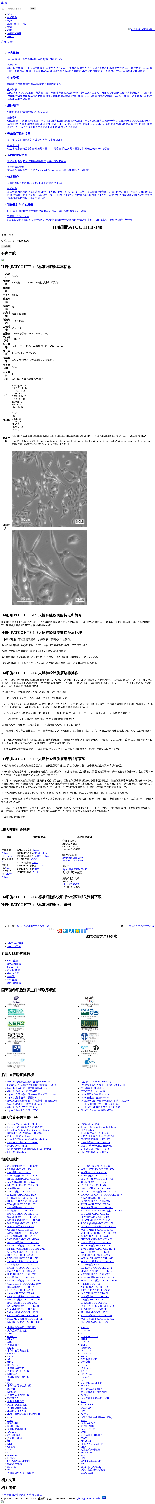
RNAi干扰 (105, 195)
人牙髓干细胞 (14, 1438)
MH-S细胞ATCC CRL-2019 (21, 1236)
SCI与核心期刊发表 (17, 211)
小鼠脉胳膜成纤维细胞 (93, 1469)
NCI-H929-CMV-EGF (92, 1444)
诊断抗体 (61, 161)
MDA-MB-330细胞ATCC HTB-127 (25, 1318)
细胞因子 (41, 161)
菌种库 (21, 84)
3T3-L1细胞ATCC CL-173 (94, 1182)
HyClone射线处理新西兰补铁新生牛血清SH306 (32, 1100)
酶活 (29, 183)
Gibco (5, 853)
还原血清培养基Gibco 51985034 (97, 1136)
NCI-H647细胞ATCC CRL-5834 (23, 1322)
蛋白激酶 (22, 59)
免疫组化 (116, 195)
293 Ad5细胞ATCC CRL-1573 (22, 1312)
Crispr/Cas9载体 (121, 96)
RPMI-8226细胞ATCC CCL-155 (97, 1271)
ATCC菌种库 (14, 92)
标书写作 (94, 219)
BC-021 (11, 1388)
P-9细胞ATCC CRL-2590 (20, 1290)
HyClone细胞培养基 (51, 71)
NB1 (9, 1444)
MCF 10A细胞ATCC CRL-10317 (97, 1277)
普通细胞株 (42, 92)
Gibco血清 (12, 120)
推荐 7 (89, 929)
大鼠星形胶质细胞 (17, 1330)
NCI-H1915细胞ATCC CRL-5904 (97, 1229)
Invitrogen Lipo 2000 (72, 858)
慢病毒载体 (64, 96)
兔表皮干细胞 (14, 1463)
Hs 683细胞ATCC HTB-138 (140, 926)
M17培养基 (104, 148)
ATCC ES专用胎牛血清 (93, 1091)
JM (82, 1380)
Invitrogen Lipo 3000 (72, 860)
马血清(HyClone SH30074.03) (96, 1081)
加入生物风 (18, 1494)
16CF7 (84, 1365)
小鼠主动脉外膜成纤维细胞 (21, 1327)
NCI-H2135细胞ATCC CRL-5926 (24, 1280)
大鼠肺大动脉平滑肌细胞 (94, 1392)
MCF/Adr (85, 1330)
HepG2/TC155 (88, 1429)
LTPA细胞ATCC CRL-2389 (95, 1217)
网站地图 (29, 1494)
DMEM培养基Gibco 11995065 (96, 1152)
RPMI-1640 (56, 124)
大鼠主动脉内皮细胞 (18, 1395)
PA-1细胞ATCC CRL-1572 (94, 1312)
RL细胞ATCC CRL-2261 (20, 1169)
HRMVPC (86, 1347)
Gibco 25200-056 (70, 884)
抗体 (25, 161)
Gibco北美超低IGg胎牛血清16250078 (26, 1104)
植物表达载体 (105, 96)
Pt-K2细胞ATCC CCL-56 (93, 1198)
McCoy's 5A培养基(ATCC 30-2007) (25, 1127)
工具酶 (32, 161)
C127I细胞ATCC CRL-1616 (95, 1185)
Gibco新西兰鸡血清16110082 (22, 1107)
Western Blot (19, 195)
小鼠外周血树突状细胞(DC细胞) (24, 1414)
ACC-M (85, 1414)
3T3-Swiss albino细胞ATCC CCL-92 (99, 1191)
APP (83, 1463)
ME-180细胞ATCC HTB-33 (95, 1264)
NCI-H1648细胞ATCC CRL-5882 (97, 1318)
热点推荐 (13, 52)
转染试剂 (43, 112)
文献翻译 (44, 211)
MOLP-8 (11, 1458)
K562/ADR (13, 1423)
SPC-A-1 (85, 1356)
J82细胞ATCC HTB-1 (92, 1283)
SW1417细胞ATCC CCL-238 (95, 1252)
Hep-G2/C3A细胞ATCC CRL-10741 (99, 1280)
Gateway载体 (90, 96)
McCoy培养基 (123, 124)
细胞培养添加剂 (33, 124)
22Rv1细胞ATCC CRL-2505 (21, 1191)
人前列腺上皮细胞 (17, 1404)
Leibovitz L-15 (96, 124)
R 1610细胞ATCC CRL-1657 (95, 1290)
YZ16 (83, 1432)
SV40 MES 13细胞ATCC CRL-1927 (99, 1233)
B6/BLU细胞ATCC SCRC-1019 (23, 1299)
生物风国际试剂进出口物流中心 (45, 59)
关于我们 (6, 1494)
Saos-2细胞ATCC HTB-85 (20, 1293)
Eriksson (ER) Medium (18, 1136)
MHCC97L (86, 1353)
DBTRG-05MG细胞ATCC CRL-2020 (26, 1248)
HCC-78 (11, 1469)
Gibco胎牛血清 (15, 68)
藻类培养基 (41, 139)
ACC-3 (84, 1395)
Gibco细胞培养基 (72, 71)
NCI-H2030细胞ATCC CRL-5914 (24, 1220)
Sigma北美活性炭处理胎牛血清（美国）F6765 (31, 1094)
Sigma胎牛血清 (50, 68)
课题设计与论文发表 (20, 204)
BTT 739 (11, 1466)
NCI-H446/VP (88, 1423)
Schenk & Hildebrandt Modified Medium (27, 1139)
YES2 (83, 1455)
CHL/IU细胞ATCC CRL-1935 (22, 1315)
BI (3, 856)
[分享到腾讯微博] (65, 930)
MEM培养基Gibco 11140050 (95, 1149)
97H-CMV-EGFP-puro (18, 1461)
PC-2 (83, 1401)
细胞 (35, 183)
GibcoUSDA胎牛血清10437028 (97, 1110)
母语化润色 (42, 219)
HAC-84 (85, 1327)
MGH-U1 (85, 1362)
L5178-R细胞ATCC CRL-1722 (22, 1258)
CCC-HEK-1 (13, 1435)
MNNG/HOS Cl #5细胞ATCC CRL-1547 (101, 1194)
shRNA (95, 195)
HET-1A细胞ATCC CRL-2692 (22, 1201)
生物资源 (13, 77)
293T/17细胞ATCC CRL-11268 (23, 1239)
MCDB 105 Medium (17, 1145)
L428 (9, 1417)
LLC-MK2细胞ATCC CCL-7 (95, 1220)
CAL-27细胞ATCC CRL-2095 (96, 1188)
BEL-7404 (86, 1441)
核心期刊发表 (28, 219)
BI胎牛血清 (83, 68)
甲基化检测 (34, 198)
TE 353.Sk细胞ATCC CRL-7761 (97, 1179)
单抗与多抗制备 (18, 198)
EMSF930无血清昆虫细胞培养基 (128, 71)
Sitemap (38, 1494)
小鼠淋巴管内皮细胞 (18, 1350)
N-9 (9, 1452)
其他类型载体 (22, 99)
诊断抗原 (51, 161)
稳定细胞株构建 (83, 195)
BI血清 (71, 120)
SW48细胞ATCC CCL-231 (20, 1207)
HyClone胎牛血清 (32, 68)
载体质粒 (12, 84)
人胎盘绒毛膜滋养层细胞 (20, 1472)
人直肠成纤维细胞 (17, 1408)
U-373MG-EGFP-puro (92, 1382)
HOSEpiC (86, 1385)
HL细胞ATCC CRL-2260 (20, 1255)
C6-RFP (11, 1446)
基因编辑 (48, 183)
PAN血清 (62, 120)
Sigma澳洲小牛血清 (30, 71)
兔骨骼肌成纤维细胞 (18, 1377)
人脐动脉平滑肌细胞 (91, 1435)
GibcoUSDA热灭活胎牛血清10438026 (27, 1088)
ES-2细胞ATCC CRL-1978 (20, 1277)
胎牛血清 (12, 59)
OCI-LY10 (86, 1368)
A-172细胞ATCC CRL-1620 (21, 1194)
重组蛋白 (12, 161)
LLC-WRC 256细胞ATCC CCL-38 (98, 1226)
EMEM (85, 124)
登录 (10, 41)
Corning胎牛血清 (67, 68)
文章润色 (33, 211)
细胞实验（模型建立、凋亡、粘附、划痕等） (50, 195)
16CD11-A (86, 1350)
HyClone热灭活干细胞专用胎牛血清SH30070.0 (105, 1100)
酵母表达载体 (22, 96)
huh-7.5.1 (11, 1353)
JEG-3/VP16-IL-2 (89, 1336)
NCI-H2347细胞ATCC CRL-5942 (97, 1261)
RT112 (84, 1371)
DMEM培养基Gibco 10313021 (96, 1139)
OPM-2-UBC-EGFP (91, 1461)
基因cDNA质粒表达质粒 (72, 92)
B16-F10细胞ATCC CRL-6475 (96, 1242)
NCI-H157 (12, 1398)
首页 (9, 14)
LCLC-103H (87, 1472)
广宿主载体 (136, 96)
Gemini (8, 856)
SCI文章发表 (14, 219)
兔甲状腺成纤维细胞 (91, 1388)
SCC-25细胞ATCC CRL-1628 (96, 1213)
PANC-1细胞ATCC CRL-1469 (22, 1213)
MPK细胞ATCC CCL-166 (94, 1302)
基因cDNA (39, 84)
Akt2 (9, 1342)
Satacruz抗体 (54, 170)
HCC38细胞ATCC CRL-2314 (95, 1201)
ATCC (5, 862)
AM (9, 1359)
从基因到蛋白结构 (17, 183)
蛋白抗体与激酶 (17, 155)
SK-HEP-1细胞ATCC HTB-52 (22, 1261)
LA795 (10, 1356)
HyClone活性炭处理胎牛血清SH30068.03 (28, 1081)
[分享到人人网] (71, 930)
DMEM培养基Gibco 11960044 (22, 1142)
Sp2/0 (10, 1420)
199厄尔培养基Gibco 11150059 (96, 1145)
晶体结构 (143, 191)
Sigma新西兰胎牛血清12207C (22, 1110)
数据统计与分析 (78, 211)
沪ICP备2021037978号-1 (89, 1498)
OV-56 (84, 1438)
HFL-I (10, 1362)
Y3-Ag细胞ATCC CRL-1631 (21, 1204)
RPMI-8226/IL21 (89, 1452)
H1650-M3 (12, 1455)
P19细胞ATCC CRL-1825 (20, 1210)
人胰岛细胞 (13, 1344)
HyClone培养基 (124, 120)
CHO (83, 1446)
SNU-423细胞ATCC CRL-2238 (96, 1315)
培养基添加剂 (77, 148)
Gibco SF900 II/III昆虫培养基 (33, 127)
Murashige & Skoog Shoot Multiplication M (28, 1130)
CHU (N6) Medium (16, 1152)
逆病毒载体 (77, 96)
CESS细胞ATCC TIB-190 (20, 1229)
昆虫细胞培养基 (15, 124)
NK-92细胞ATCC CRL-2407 (95, 1322)
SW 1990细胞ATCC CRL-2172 (96, 1268)
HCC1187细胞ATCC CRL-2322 (23, 1242)
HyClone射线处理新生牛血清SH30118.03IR (103, 1085)
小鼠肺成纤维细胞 (17, 1411)
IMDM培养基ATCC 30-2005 (95, 1133)
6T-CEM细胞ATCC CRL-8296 (22, 1166)
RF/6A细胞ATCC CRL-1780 (21, 1287)
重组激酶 (22, 170)
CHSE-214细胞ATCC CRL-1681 (97, 1239)
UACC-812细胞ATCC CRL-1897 (24, 1283)
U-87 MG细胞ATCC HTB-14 (22, 1252)
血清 (22, 112)
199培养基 (109, 124)
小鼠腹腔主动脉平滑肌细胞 (95, 1398)
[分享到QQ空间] (77, 930)
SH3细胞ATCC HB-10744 (94, 1172)
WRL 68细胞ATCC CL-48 (20, 1226)
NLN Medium (87, 1130)
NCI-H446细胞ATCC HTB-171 (23, 1268)
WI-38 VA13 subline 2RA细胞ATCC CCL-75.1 (104, 1210)
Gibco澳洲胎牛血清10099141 (96, 1097)
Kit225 (10, 1347)
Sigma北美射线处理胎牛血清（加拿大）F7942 (31, 1085)
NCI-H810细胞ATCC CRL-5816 (97, 1258)
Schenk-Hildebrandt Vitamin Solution (99, 1127)
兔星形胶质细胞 (89, 1359)
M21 (9, 1382)
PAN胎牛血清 (114, 68)
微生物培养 (13, 145)
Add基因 (49, 84)
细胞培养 (13, 105)
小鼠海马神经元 (15, 1368)
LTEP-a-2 (12, 1374)
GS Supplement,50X (91, 1124)
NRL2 (84, 1420)
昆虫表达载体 (37, 96)
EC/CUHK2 (13, 1426)
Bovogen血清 (94, 120)
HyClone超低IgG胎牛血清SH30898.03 (100, 1107)
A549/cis (11, 1432)
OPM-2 (11, 1339)
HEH (9, 1380)
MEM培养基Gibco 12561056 (95, 1142)
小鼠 (40, 183)
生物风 (4, 2)
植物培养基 (28, 139)
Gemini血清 (81, 120)
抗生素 (51, 139)
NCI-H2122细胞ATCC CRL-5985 (24, 1245)
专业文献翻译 (56, 219)
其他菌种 (53, 92)
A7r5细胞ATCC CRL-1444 (21, 1182)
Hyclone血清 (25, 120)
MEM (78, 124)
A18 (9, 1449)
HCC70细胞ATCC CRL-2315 (22, 1302)
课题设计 (54, 211)
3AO (83, 1333)
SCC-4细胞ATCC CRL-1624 (21, 1309)
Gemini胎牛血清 (98, 68)
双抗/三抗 (136, 124)
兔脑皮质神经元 (15, 1401)
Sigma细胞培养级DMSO (75, 869)
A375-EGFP (87, 1404)
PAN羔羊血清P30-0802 (92, 1088)
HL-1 (10, 1441)
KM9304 (11, 1392)
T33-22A (85, 1377)
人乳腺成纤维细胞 (90, 1449)
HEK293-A (86, 1374)
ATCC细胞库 (28, 92)
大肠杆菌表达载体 (129, 92)
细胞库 (29, 84)
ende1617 (12, 1336)
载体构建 (22, 191)
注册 (3, 41)
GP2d (83, 1411)
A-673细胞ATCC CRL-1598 (95, 1287)
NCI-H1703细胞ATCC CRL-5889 (97, 1306)
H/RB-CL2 (12, 1365)
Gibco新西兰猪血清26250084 (96, 1094)
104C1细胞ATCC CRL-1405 (95, 1296)
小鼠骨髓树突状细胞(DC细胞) (96, 1417)
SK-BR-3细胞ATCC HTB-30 (95, 1204)
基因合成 (12, 191)
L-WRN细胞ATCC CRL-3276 (22, 1175)
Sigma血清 (37, 120)
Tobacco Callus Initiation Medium (23, 1124)
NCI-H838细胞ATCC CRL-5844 (97, 1207)
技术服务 (13, 176)
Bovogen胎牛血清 (131, 68)
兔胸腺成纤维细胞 (17, 1429)
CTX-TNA (86, 1342)
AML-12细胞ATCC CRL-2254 (22, 1233)
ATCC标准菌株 (15, 943)
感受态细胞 (113, 92)
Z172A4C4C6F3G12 (91, 1466)
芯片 (43, 198)
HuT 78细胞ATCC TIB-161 (94, 1293)
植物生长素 (91, 148)
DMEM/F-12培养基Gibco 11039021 (25, 1133)
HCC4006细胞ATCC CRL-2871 (97, 1245)
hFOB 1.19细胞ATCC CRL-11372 (98, 1248)
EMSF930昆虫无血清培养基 (63, 127)
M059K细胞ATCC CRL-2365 (95, 1274)
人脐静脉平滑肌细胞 (18, 1371)
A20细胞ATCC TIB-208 (19, 1188)
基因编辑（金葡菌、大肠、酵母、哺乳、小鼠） (112, 191)
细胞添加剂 (31, 112)
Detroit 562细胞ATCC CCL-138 (33, 926)
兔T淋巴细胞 (87, 1426)
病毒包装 (59, 183)
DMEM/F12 (69, 124)
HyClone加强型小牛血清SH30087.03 (100, 1104)
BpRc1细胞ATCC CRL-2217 (21, 1274)
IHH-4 (84, 1339)
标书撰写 (64, 211)
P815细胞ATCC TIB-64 (19, 1172)
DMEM (46, 124)
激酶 (20, 161)
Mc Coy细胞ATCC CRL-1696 (22, 1198)
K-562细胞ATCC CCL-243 (94, 1236)
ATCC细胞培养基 (90, 71)
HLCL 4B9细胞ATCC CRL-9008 (24, 1179)
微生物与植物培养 (18, 133)
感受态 (57, 84)
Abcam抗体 (42, 170)
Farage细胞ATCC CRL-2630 (21, 1271)
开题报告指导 (71, 219)
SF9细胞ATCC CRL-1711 (94, 1299)
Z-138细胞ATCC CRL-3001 (21, 1264)
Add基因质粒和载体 (95, 92)
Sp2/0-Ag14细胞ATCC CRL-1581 (98, 1223)
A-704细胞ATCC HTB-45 (94, 1175)
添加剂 (59, 139)
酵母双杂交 (128, 195)
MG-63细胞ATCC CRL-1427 (22, 1223)
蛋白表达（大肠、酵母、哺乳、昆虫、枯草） (62, 191)
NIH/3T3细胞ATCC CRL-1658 (22, 1185)
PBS (144, 124)
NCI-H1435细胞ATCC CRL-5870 (97, 1169)
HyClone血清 (14, 963)
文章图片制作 (107, 219)
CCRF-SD (86, 1408)
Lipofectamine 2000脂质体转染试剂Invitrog (29, 1149)
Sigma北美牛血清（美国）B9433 (24, 1097)
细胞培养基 (13, 112)
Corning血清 (50, 120)
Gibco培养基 (108, 120)
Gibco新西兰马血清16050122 (22, 1091)
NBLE (84, 1458)
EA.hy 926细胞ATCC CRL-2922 (23, 1296)
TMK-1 (11, 1333)
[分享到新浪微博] (59, 930)
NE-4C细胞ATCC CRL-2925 (95, 1255)
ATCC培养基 (54, 148)
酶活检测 (139, 195)
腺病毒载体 (51, 96)
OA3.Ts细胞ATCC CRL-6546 (22, 1217)
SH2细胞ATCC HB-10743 (94, 1309)
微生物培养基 (14, 139)
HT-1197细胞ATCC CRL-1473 (96, 1166)
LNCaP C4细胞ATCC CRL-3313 (23, 1306)
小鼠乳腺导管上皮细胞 (19, 1385)
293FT (84, 1344)
